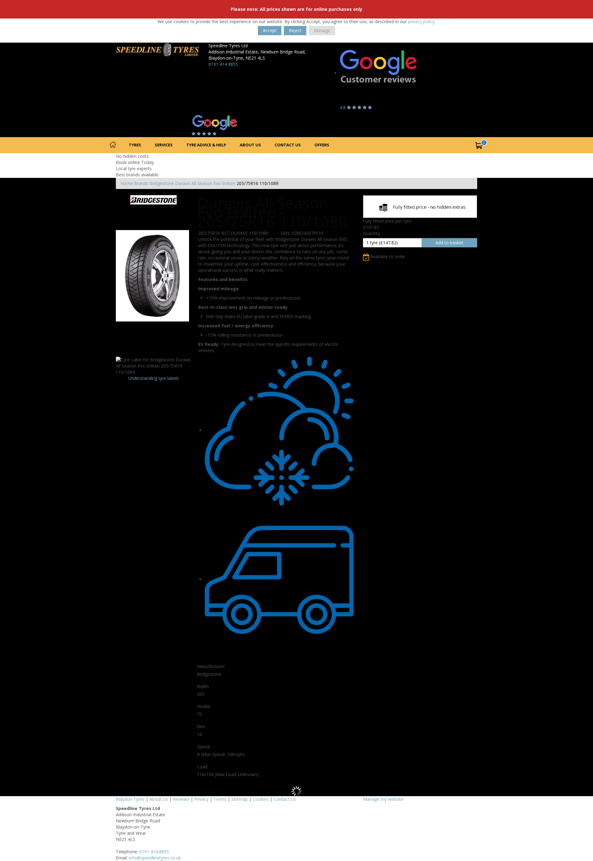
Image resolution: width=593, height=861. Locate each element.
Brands (141, 183)
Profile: (204, 706)
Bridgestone (161, 183)
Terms (219, 799)
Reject (295, 30)
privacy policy (421, 21)
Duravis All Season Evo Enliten (205, 183)
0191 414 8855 (223, 64)
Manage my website (383, 799)
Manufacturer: (211, 666)
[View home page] (157, 49)
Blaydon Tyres (130, 799)
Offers (321, 145)
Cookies (261, 799)
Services (164, 145)
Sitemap (239, 799)
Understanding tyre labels (153, 378)
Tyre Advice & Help (206, 145)
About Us (250, 145)
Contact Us (288, 145)
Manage (322, 30)
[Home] (112, 145)
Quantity (371, 233)
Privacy (201, 799)
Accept (269, 30)
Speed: (203, 747)
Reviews (181, 799)
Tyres (135, 145)
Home (126, 183)
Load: (202, 767)
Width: (203, 686)
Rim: (201, 726)
